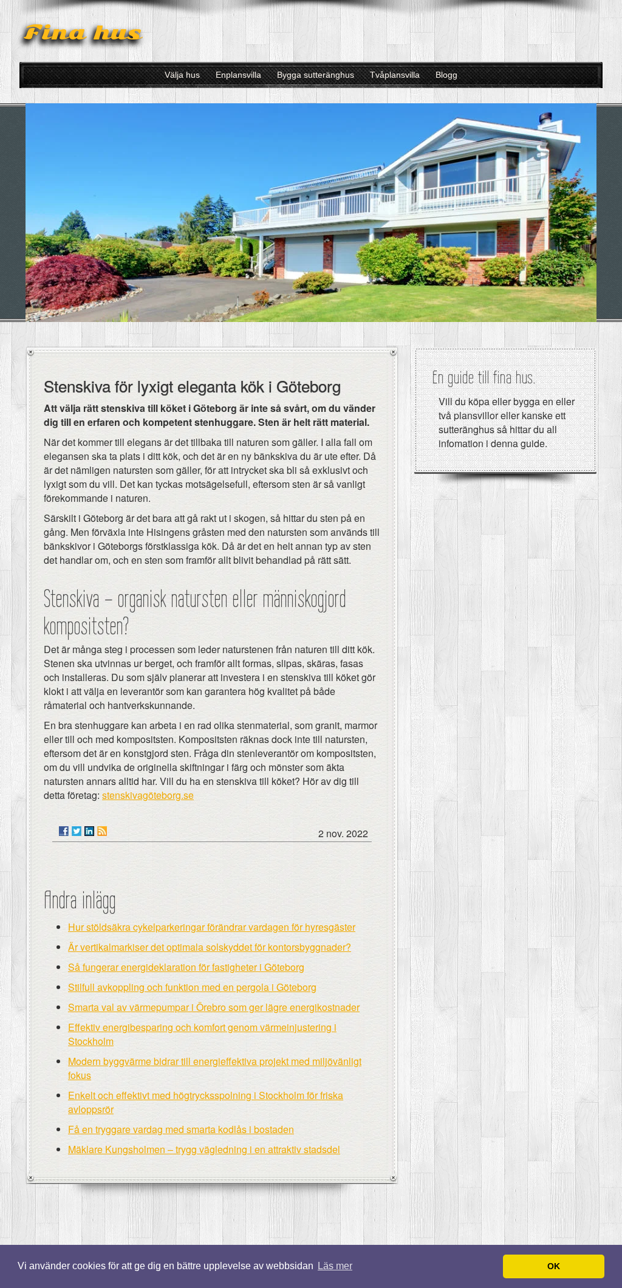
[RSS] (102, 831)
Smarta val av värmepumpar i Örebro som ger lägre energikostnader (214, 1007)
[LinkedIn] (89, 831)
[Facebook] (64, 831)
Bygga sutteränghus (315, 75)
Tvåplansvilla (395, 75)
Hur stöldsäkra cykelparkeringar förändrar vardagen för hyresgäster (211, 927)
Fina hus (83, 32)
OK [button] (553, 1266)
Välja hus (182, 75)
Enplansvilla (238, 75)
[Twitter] (76, 831)
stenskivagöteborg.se (148, 795)
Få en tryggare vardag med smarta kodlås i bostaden (181, 1129)
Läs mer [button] (335, 1266)
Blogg (446, 75)
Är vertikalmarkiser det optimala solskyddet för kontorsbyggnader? (209, 947)
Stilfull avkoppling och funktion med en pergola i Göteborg (192, 987)
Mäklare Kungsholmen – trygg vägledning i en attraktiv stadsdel (204, 1149)
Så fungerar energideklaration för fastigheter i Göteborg (186, 967)
